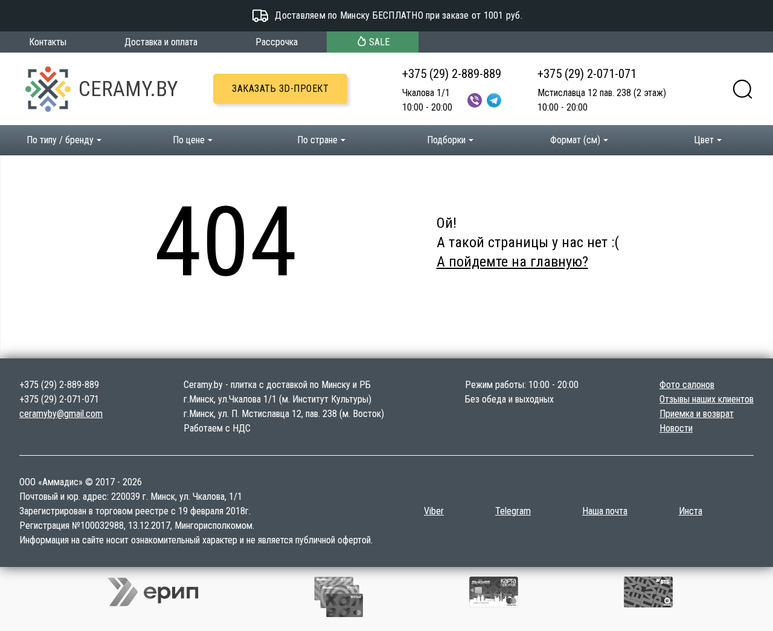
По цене (189, 140)
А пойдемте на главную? (512, 261)
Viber (434, 511)
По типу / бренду (60, 140)
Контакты (47, 42)
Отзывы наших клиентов (706, 399)
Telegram (513, 511)
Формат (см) (575, 140)
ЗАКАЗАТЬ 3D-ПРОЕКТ (280, 88)
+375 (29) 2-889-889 (451, 73)
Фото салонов (686, 384)
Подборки (446, 140)
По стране (317, 140)
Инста (690, 511)
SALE (379, 42)
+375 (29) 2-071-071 (587, 73)
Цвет (704, 140)
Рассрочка (276, 42)
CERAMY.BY (128, 89)
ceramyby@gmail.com (61, 413)
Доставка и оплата (160, 42)
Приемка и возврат (696, 413)
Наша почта (604, 511)
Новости (676, 428)
